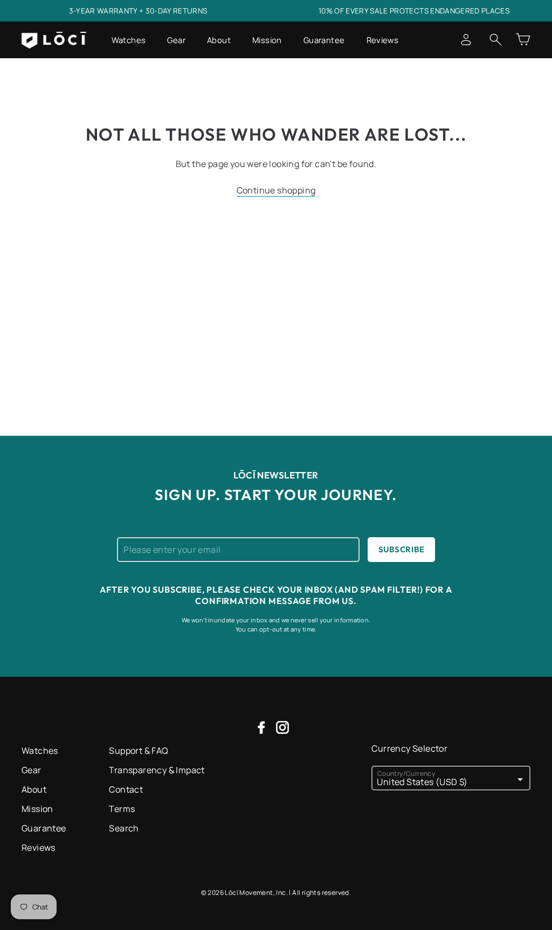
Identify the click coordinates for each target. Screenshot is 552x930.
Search (124, 828)
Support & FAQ (138, 751)
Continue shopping (276, 190)
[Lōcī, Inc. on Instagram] (282, 727)
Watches (129, 39)
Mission (267, 39)
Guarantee (324, 39)
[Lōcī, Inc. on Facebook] (261, 727)
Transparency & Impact (156, 770)
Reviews (383, 39)
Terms (122, 809)
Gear (176, 39)
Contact (126, 789)
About (219, 39)
